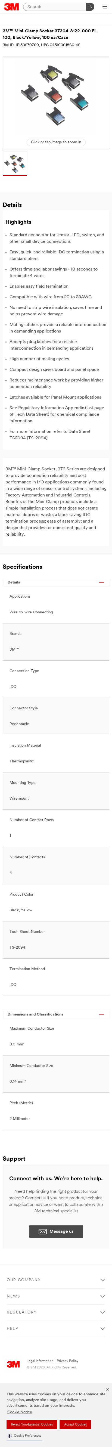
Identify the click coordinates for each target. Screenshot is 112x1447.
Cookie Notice (19, 1412)
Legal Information (40, 1361)
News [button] (13, 1296)
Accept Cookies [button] (75, 1424)
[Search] (90, 7)
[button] (24, 1436)
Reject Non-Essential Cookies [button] (32, 1424)
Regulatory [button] (22, 1313)
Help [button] (12, 1329)
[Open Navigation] (104, 7)
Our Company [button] (24, 1280)
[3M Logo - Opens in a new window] (11, 7)
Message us (61, 1231)
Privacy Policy (68, 1361)
